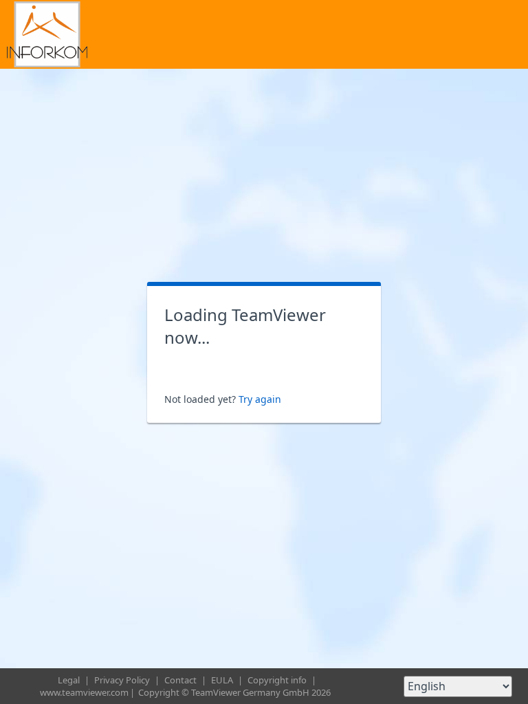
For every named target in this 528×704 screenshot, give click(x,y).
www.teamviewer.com (84, 692)
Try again (260, 399)
